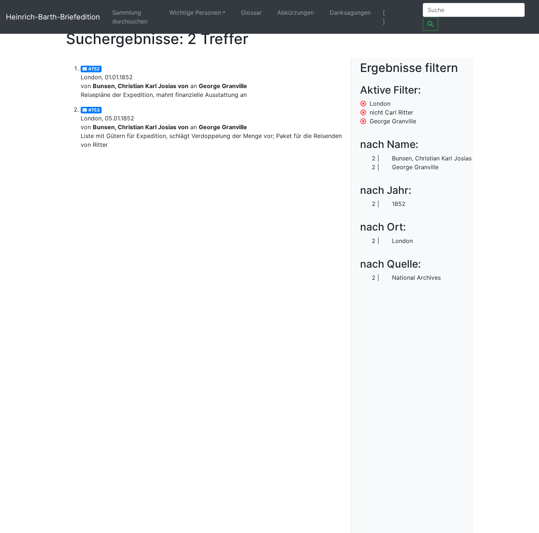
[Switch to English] (408, 12)
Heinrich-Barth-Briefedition (53, 16)
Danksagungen (350, 12)
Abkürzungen (295, 12)
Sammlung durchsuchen (129, 17)
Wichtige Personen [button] (195, 12)
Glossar (251, 12)
